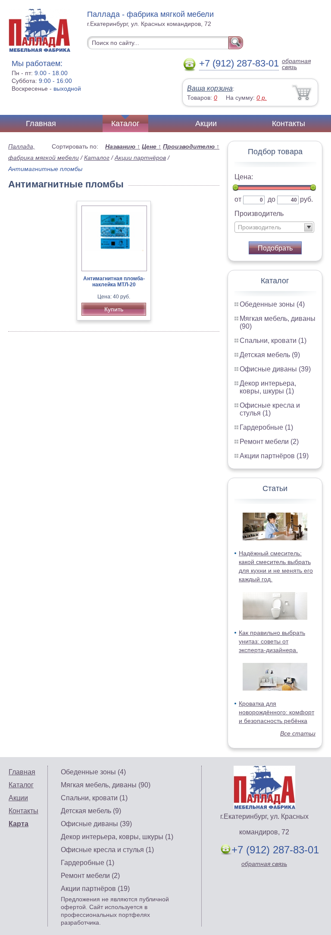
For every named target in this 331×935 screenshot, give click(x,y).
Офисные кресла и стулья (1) (270, 409)
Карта (18, 823)
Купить (113, 309)
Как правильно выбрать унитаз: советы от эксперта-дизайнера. (272, 641)
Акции (206, 123)
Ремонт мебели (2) (269, 441)
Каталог (125, 123)
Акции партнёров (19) (274, 456)
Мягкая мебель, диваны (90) (105, 785)
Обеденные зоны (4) (272, 304)
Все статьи (297, 733)
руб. (306, 199)
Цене (151, 146)
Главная (41, 123)
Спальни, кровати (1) (273, 340)
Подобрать (275, 248)
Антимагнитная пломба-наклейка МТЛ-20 (114, 282)
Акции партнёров (140, 157)
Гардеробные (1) (266, 427)
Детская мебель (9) (270, 354)
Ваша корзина (210, 88)
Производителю (191, 146)
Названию (122, 146)
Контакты (288, 123)
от (237, 199)
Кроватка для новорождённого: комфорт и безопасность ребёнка (276, 712)
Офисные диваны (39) (275, 369)
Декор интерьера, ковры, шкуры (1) (268, 387)
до (271, 199)
